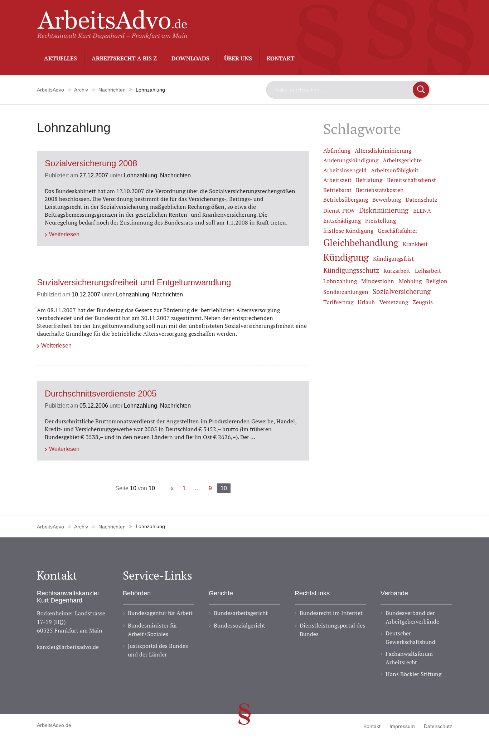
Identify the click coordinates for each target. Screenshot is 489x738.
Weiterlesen (64, 234)
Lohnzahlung (140, 175)
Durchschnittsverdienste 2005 (100, 394)
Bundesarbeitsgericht (241, 613)
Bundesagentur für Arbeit (160, 613)
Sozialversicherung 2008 (91, 163)
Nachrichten (175, 175)
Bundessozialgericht (239, 625)
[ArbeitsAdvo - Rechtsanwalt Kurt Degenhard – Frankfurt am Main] (112, 35)
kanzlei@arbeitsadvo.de (68, 647)
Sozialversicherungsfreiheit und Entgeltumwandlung (134, 282)
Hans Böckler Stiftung (413, 674)
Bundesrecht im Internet (331, 613)
